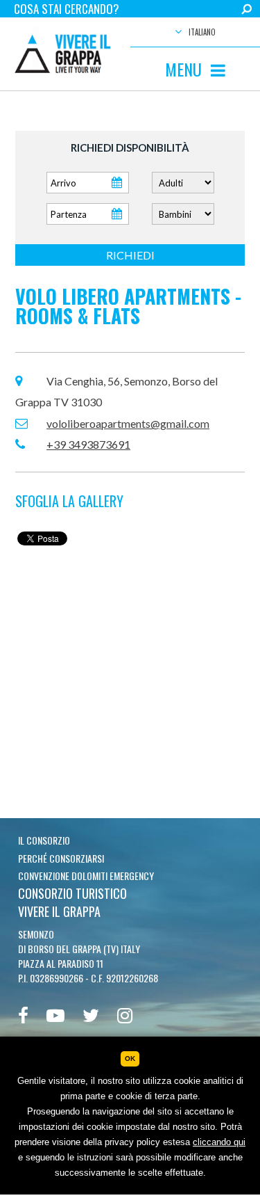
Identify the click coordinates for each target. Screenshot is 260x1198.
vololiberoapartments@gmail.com (127, 423)
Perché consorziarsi (61, 858)
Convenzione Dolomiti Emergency (86, 875)
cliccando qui (219, 1142)
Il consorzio (44, 840)
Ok (130, 1058)
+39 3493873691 (88, 444)
